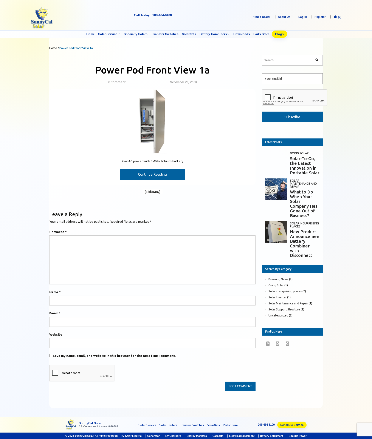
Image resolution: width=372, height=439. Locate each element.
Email (54, 313)
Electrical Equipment (241, 435)
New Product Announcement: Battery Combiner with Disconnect (306, 243)
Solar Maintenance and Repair (303, 183)
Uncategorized (278, 315)
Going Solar (299, 153)
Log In (302, 16)
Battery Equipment (271, 435)
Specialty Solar (135, 34)
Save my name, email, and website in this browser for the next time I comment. (114, 356)
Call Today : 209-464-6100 (153, 15)
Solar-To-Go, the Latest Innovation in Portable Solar (304, 165)
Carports (217, 435)
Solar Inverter (277, 297)
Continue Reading (152, 174)
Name (55, 292)
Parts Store (261, 34)
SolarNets (189, 34)
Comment (58, 232)
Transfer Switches (165, 34)
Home (90, 34)
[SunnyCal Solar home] (70, 424)
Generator (153, 435)
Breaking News (278, 279)
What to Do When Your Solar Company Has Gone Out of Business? (303, 203)
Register (320, 16)
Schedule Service (292, 425)
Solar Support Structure (284, 309)
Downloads (241, 34)
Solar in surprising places (304, 225)
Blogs (279, 34)
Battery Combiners (213, 34)
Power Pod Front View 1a (152, 69)
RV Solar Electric (131, 435)
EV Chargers (173, 435)
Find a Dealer (261, 16)
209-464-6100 (266, 424)
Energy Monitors (197, 435)
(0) (339, 16)
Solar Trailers (168, 425)
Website (55, 334)
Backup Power (298, 435)
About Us (284, 16)
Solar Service (107, 34)
